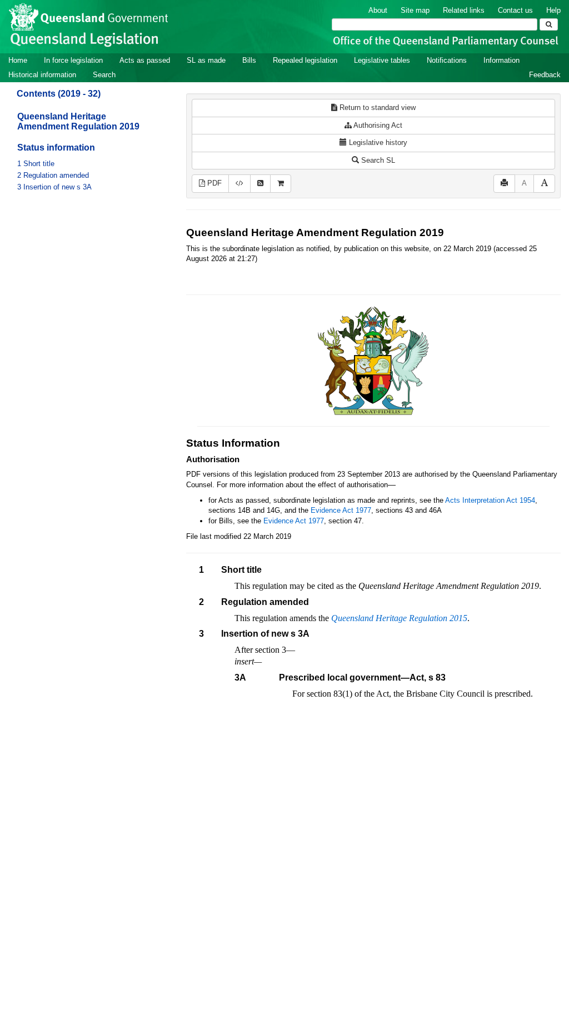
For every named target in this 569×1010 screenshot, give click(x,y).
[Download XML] (239, 183)
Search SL (377, 160)
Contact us (515, 10)
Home (17, 60)
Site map (415, 10)
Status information (56, 147)
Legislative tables (382, 60)
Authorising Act (377, 125)
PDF (213, 183)
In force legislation (73, 60)
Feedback (545, 75)
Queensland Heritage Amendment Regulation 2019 (78, 121)
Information (501, 60)
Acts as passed (144, 60)
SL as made (206, 60)
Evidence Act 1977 (341, 510)
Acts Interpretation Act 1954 (490, 500)
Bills (249, 60)
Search (104, 75)
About (377, 10)
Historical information (42, 75)
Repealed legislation (305, 60)
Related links (464, 10)
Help (553, 10)
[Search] (549, 24)
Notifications (447, 60)
